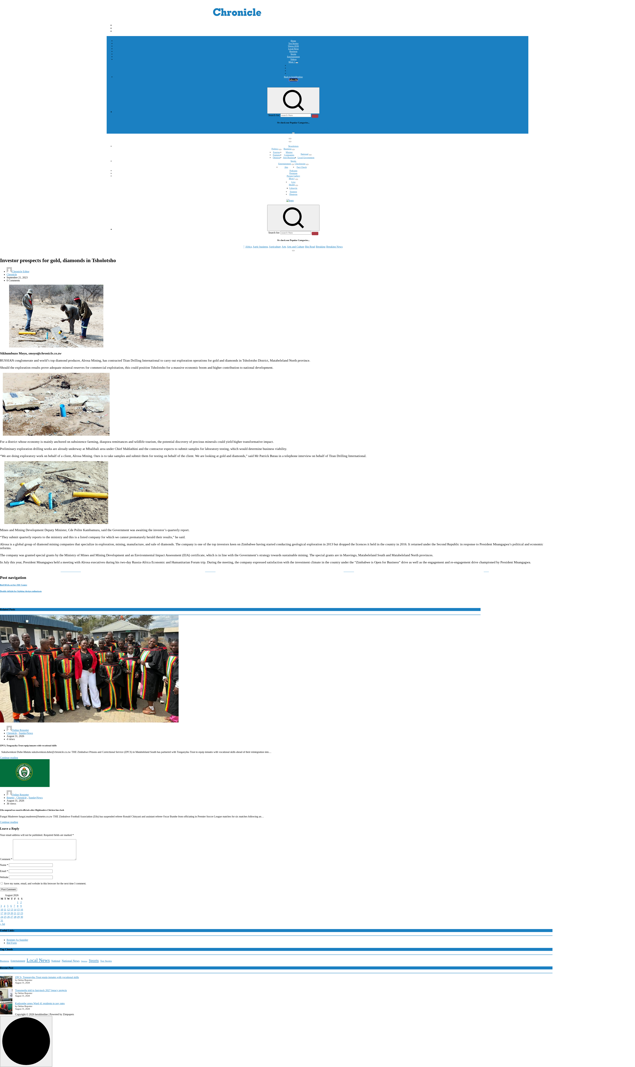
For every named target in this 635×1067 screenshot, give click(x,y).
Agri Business (289, 157)
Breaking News (334, 129)
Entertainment (293, 56)
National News (71, 960)
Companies (289, 155)
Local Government (306, 157)
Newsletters (293, 146)
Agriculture (275, 129)
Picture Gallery (293, 176)
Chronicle (12, 274)
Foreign (276, 152)
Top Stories (293, 43)
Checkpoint (300, 163)
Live (293, 182)
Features (276, 155)
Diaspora (293, 194)
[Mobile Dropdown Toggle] (297, 62)
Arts (284, 129)
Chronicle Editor (20, 271)
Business (293, 51)
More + (292, 62)
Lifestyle (293, 188)
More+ (292, 178)
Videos (293, 59)
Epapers (293, 191)
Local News (293, 48)
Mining (289, 152)
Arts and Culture (295, 129)
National (304, 154)
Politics (275, 149)
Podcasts (293, 70)
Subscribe (293, 80)
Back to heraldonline (293, 77)
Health (292, 184)
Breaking (320, 129)
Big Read (310, 129)
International (293, 65)
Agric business (260, 129)
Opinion (293, 68)
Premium (293, 173)
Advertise (293, 73)
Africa (248, 129)
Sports (293, 54)
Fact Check (302, 167)
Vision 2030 (293, 46)
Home (293, 41)
